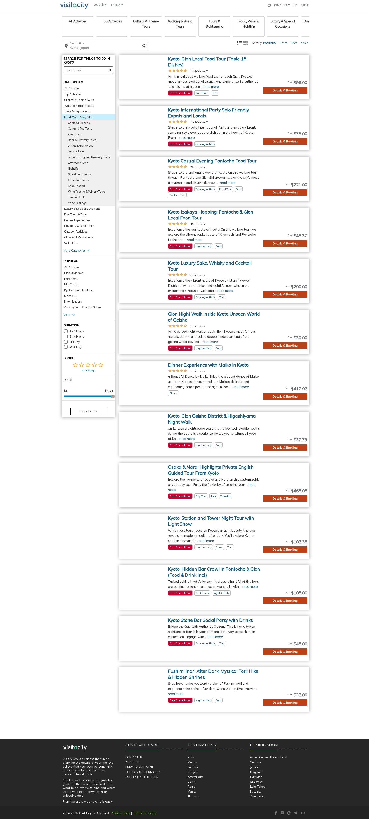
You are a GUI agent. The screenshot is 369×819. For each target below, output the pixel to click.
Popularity (269, 43)
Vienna (192, 762)
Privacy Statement (139, 767)
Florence (193, 796)
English (116, 4)
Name (304, 43)
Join (295, 4)
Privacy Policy (120, 813)
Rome (191, 786)
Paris (191, 757)
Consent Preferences (141, 776)
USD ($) (99, 4)
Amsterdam (195, 776)
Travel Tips (281, 4)
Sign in (304, 4)
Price (294, 43)
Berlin (191, 781)
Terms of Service (145, 813)
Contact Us (134, 757)
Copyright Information (143, 772)
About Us (132, 762)
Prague (192, 772)
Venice (192, 791)
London (193, 767)
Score (283, 43)
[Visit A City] (75, 748)
